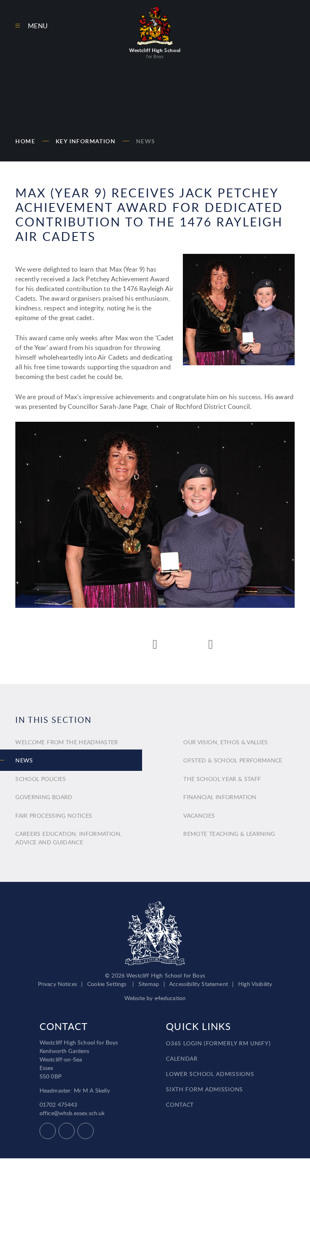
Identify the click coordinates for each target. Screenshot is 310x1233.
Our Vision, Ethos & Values (225, 742)
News (145, 141)
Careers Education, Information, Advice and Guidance (68, 838)
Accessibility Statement (198, 984)
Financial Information (219, 797)
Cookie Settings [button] (106, 984)
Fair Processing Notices (53, 815)
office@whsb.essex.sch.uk (72, 1113)
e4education (170, 998)
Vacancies (199, 815)
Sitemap (148, 984)
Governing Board (43, 797)
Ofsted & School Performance (232, 760)
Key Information (85, 141)
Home (25, 141)
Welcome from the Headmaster (66, 742)
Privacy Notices (57, 984)
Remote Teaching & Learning (229, 833)
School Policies (40, 779)
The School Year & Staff (222, 779)
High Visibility (255, 984)
